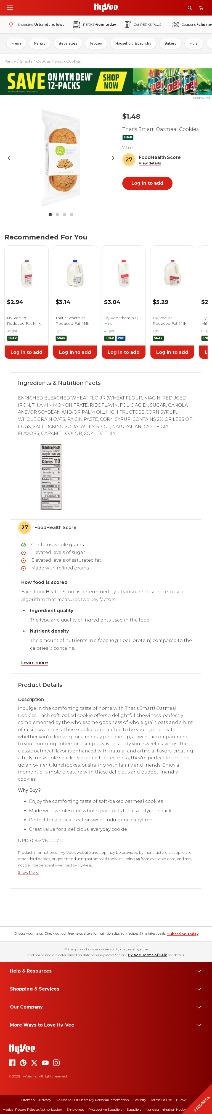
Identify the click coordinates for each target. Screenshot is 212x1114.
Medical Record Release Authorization (32, 1109)
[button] (150, 163)
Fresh (16, 43)
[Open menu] (10, 7)
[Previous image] (9, 158)
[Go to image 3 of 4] (64, 214)
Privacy (45, 1100)
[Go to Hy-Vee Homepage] (106, 7)
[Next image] (113, 158)
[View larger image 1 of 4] (61, 158)
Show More (28, 872)
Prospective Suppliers (105, 1109)
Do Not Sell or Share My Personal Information (92, 1100)
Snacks (26, 61)
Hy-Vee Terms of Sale (147, 955)
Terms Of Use (161, 1100)
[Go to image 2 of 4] (57, 214)
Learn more (34, 662)
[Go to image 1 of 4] (50, 214)
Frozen (96, 43)
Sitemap (28, 1100)
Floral (194, 43)
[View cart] (201, 7)
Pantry (40, 43)
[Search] (190, 8)
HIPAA (181, 1100)
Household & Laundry (133, 43)
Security (139, 1100)
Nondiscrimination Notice (166, 1109)
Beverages (68, 43)
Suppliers (134, 1109)
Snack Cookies (67, 61)
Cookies (43, 61)
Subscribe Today (182, 934)
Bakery (170, 43)
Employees (75, 1109)
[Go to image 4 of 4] (71, 214)
